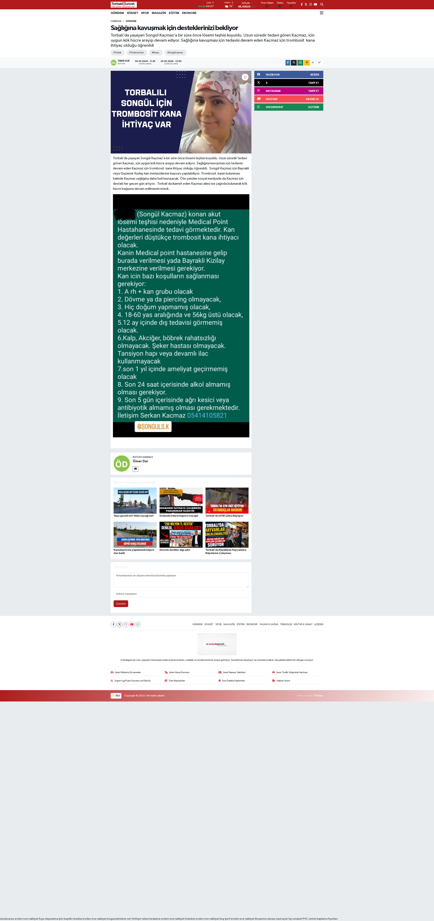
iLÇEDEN (318, 624)
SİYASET (132, 13)
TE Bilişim (318, 695)
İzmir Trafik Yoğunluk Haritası (292, 672)
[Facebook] (113, 624)
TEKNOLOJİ (286, 624)
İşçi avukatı (295, 918)
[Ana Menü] (321, 13)
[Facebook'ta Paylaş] (287, 63)
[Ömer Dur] (122, 463)
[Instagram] (126, 624)
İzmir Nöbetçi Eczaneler (128, 672)
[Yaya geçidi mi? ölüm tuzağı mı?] (135, 500)
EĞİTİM (174, 13)
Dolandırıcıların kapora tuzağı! (179, 515)
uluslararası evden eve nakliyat (19, 918)
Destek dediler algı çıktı (175, 550)
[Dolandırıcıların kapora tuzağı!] (181, 500)
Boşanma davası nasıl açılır (271, 918)
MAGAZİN (159, 13)
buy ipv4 (225, 918)
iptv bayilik (65, 918)
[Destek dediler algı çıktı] (181, 534)
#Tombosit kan (136, 52)
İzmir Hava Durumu (179, 672)
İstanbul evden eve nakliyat (202, 918)
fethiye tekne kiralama (146, 918)
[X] (119, 624)
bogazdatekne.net (119, 918)
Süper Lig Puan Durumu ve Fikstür (133, 680)
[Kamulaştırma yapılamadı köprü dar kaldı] (135, 534)
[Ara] (321, 5)
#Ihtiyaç (155, 52)
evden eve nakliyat (172, 918)
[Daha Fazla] (307, 63)
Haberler (116, 21)
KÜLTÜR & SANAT (303, 624)
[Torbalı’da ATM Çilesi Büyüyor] (227, 500)
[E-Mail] (135, 469)
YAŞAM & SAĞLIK (268, 624)
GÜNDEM (117, 13)
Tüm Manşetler (177, 680)
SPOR (145, 13)
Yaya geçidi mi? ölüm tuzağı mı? (134, 515)
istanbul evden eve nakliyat (89, 918)
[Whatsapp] (138, 624)
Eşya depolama (48, 918)
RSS (117, 695)
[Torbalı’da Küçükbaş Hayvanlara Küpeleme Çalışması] (227, 534)
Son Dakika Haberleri (233, 680)
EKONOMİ (189, 13)
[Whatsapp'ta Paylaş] (300, 63)
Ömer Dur (140, 461)
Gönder (121, 603)
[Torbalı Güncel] (124, 4)
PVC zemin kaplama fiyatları (320, 918)
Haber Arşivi (283, 680)
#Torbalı (117, 52)
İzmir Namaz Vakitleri (234, 672)
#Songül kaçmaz (175, 52)
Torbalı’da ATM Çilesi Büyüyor (224, 515)
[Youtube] (132, 624)
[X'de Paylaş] (294, 63)
